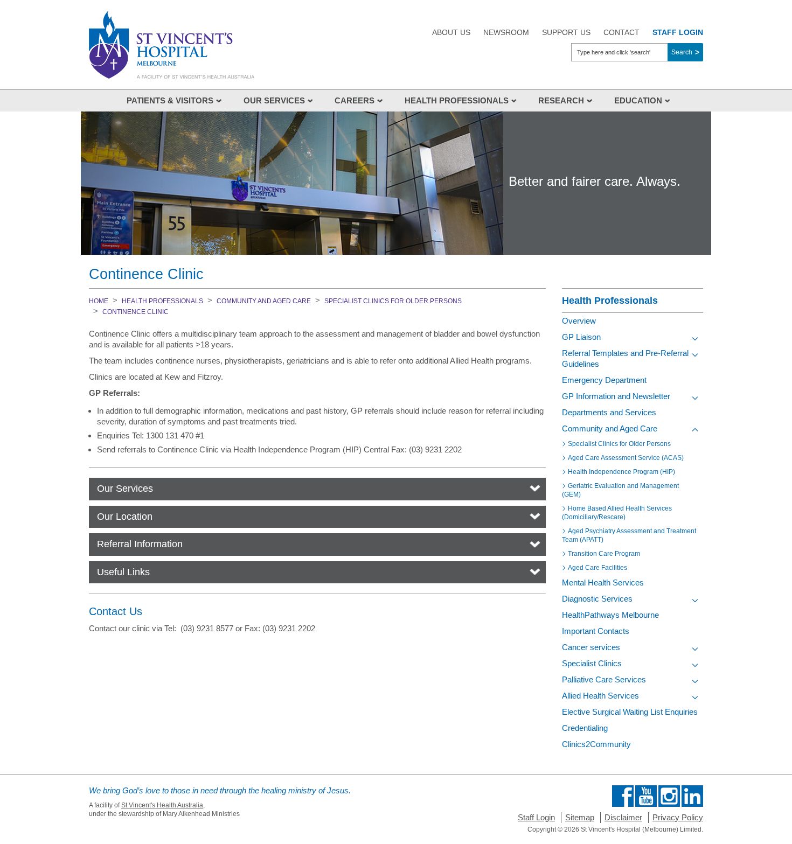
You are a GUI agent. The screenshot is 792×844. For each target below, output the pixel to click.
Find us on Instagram (669, 796)
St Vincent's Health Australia (162, 805)
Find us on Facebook (623, 796)
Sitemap (579, 817)
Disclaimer (623, 817)
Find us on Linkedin (692, 796)
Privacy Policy (677, 817)
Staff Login (536, 817)
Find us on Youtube (646, 796)
